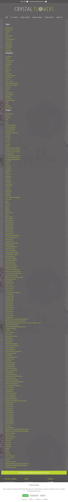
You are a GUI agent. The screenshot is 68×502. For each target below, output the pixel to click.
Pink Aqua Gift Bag (9, 359)
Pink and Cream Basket (10, 353)
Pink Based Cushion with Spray (12, 269)
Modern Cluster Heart (10, 256)
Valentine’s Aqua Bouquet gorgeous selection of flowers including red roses (23, 323)
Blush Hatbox (8, 334)
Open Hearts (8, 106)
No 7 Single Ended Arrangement (12, 157)
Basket (7, 102)
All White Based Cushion (11, 267)
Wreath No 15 (8, 167)
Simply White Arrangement (11, 133)
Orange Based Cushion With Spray (13, 273)
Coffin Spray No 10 (9, 315)
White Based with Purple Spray (12, 235)
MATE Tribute (8, 199)
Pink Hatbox (8, 330)
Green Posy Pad (9, 285)
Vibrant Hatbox (8, 342)
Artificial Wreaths (9, 402)
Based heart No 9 (9, 220)
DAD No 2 (7, 207)
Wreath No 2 (8, 440)
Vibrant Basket (8, 355)
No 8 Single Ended (9, 298)
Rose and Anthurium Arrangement (13, 351)
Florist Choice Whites (10, 129)
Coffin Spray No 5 (9, 317)
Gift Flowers (14, 17)
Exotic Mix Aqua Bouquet (11, 368)
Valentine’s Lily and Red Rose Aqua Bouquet (15, 326)
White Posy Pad (9, 290)
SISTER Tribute (8, 212)
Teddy (6, 119)
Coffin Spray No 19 (9, 419)
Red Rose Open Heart (10, 262)
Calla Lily (7, 115)
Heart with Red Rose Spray (11, 237)
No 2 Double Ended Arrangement (12, 151)
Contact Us (59, 17)
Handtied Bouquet (9, 60)
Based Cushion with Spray (11, 266)
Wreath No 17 (8, 174)
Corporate (7, 31)
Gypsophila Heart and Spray (11, 254)
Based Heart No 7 (9, 218)
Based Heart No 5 (9, 224)
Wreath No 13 (8, 444)
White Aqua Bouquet (10, 364)
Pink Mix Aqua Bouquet (10, 378)
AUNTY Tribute (8, 216)
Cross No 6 (7, 425)
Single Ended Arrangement (11, 85)
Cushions (7, 89)
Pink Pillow (7, 134)
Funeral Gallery (8, 47)
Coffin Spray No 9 (9, 410)
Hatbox (7, 104)
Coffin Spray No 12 (9, 307)
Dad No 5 (7, 448)
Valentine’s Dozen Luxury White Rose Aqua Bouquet (17, 429)
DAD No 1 (7, 201)
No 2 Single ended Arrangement (12, 159)
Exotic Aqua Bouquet (10, 362)
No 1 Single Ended (9, 294)
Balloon (7, 123)
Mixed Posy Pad (9, 281)
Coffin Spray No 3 (9, 408)
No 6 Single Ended (9, 153)
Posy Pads (7, 87)
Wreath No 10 (8, 176)
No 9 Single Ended (9, 300)
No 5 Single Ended (9, 427)
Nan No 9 (7, 452)
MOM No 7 (7, 203)
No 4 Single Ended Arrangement (12, 155)
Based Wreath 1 (8, 184)
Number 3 (7, 188)
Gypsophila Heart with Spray (11, 243)
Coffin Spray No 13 (9, 311)
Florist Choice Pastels (10, 127)
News (6, 33)
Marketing (46, 499)
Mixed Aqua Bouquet (10, 366)
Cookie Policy (8, 43)
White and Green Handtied (11, 383)
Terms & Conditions (10, 39)
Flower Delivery (49, 17)
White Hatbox (8, 338)
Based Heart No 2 (9, 239)
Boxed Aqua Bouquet (10, 100)
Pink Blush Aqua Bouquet (11, 374)
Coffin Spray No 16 (9, 416)
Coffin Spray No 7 (9, 313)
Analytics (31, 499)
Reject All (43, 495)
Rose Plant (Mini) (9, 113)
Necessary (24, 499)
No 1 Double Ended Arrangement (12, 148)
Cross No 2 (7, 142)
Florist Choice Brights (10, 125)
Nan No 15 (7, 459)
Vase (6, 121)
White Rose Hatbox (9, 332)
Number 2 (7, 172)
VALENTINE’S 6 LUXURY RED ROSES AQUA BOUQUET (16, 465)
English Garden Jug (9, 131)
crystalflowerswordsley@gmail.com (37, 1)
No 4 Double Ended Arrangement (12, 150)
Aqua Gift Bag (8, 361)
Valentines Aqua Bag (10, 433)
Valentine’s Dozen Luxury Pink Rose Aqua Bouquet (16, 431)
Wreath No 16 (8, 171)
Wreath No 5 (8, 190)
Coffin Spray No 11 (9, 305)
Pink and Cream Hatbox (10, 328)
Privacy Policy (8, 41)
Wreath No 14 (8, 446)
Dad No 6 (7, 450)
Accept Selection (34, 495)
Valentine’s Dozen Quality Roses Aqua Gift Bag (15, 401)
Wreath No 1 (8, 180)
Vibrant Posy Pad (9, 288)
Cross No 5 (7, 140)
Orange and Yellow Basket (11, 357)
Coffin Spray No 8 (9, 304)
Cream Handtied (9, 391)
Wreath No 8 (8, 169)
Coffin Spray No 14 (9, 412)
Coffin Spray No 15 (9, 414)
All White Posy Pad (9, 283)
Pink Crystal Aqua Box (10, 395)
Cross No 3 (7, 144)
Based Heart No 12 (9, 241)
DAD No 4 (7, 208)
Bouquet (7, 58)
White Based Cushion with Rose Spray (14, 277)
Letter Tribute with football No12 (12, 197)
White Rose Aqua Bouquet (11, 370)
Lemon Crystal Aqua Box (11, 393)
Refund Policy (8, 50)
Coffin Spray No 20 (9, 421)
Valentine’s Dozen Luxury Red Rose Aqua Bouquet (16, 319)
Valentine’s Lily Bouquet (10, 467)
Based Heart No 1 (9, 226)
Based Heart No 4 (9, 231)
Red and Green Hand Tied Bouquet (13, 385)
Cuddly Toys (8, 70)
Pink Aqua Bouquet (9, 372)
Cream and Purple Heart (10, 258)
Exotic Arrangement (10, 347)
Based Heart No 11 (9, 233)
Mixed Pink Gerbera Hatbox (11, 343)
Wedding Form (8, 45)
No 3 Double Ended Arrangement (12, 292)
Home (6, 17)
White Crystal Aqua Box (10, 397)
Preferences (38, 499)
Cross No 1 (7, 146)
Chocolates (8, 117)
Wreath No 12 (8, 442)
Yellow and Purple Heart (10, 250)
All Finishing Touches (10, 75)
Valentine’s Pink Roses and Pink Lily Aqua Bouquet (17, 463)
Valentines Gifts (9, 439)
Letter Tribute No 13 (9, 456)
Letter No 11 (7, 205)
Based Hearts (8, 73)
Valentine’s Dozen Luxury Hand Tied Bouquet (15, 321)
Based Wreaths (8, 108)
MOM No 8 (7, 210)
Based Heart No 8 (9, 228)
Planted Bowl (8, 64)
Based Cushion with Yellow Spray (13, 271)
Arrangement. (8, 56)
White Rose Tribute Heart (11, 260)
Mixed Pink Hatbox (9, 340)
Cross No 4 (7, 138)
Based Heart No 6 (9, 222)
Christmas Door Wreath (10, 461)
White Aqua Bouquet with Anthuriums (14, 376)
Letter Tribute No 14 (9, 457)
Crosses (7, 79)
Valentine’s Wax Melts (10, 437)
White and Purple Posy (10, 279)
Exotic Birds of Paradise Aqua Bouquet (14, 381)
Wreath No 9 (8, 195)
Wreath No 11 (8, 182)
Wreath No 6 (8, 161)
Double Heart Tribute (10, 248)
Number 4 (7, 163)
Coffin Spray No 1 (9, 404)
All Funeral (7, 66)
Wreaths (7, 68)
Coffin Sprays (8, 77)
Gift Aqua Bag (8, 98)
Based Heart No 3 (9, 229)
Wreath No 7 (8, 178)
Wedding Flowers (37, 17)
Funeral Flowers (25, 17)
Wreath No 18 (8, 186)
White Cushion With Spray (11, 275)
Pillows (7, 91)
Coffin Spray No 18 (9, 418)
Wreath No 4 (8, 193)
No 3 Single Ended (9, 296)
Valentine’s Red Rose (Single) (12, 324)
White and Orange (9, 387)
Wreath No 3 (8, 165)
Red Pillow (7, 136)
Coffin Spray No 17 (9, 423)
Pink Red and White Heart (11, 247)
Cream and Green (9, 389)
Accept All (25, 495)
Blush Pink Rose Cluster (10, 264)
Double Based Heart (9, 245)
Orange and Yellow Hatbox (11, 336)
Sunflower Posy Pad (10, 286)
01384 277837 (23, 1)
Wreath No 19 (8, 191)
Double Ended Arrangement (11, 83)
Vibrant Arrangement (10, 349)
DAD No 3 (7, 214)
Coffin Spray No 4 (9, 302)
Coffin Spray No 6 (9, 309)
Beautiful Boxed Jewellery (11, 399)
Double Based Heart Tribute (11, 252)
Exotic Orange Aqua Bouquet (11, 380)
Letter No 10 (8, 454)
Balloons (7, 72)
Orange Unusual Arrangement (12, 345)
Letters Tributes (9, 81)
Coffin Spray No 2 (9, 406)
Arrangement (8, 62)
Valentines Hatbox (9, 435)
